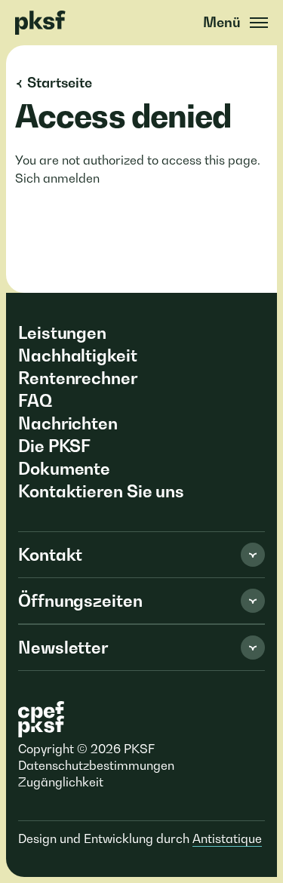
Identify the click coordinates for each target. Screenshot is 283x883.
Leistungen (62, 333)
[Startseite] (42, 23)
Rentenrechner (77, 378)
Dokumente (64, 468)
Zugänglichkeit (60, 781)
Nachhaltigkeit (77, 355)
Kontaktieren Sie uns (101, 491)
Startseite (59, 83)
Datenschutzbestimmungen (96, 765)
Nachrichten (68, 423)
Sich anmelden (57, 178)
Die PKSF (54, 446)
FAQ (35, 401)
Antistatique (227, 838)
